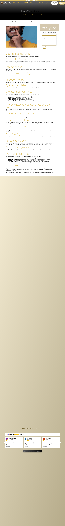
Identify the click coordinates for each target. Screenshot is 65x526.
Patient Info (32, 2)
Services (25, 2)
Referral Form (41, 2)
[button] (60, 442)
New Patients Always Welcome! (32, 0)
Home (14, 2)
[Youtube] (63, 0)
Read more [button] (8, 446)
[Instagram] (61, 0)
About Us (19, 2)
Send (44, 47)
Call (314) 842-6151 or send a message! (49, 32)
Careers (47, 2)
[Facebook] (60, 0)
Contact (47, 3)
